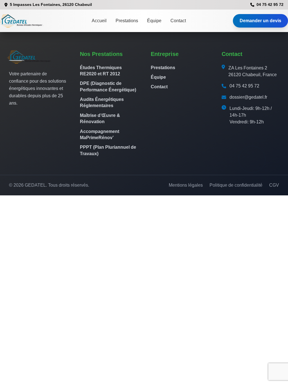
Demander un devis (260, 20)
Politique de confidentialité (236, 185)
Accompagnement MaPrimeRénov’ (99, 134)
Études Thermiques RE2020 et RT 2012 (101, 70)
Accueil (99, 20)
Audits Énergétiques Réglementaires (102, 102)
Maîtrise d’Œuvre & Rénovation (100, 118)
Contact (178, 20)
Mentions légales (186, 185)
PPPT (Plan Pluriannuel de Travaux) (108, 150)
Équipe (154, 20)
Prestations (127, 20)
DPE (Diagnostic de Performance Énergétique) (108, 86)
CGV (274, 185)
